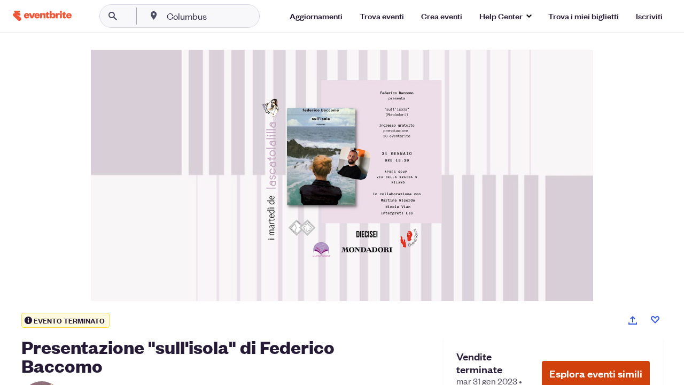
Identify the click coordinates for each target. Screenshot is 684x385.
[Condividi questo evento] (632, 320)
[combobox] (221, 16)
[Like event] (655, 319)
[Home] (42, 16)
